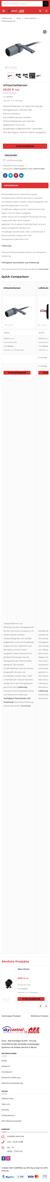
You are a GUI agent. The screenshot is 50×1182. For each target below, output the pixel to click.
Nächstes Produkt (39, 1016)
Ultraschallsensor (12, 288)
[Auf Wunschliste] (4, 999)
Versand (10, 97)
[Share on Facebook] (5, 175)
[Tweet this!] (10, 175)
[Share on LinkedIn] (21, 175)
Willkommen (7, 18)
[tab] (25, 185)
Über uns (6, 1104)
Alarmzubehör (30, 18)
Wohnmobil (39, 169)
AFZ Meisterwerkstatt (12, 1121)
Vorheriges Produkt (11, 1016)
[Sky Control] (15, 10)
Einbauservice (8, 1115)
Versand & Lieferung (11, 1077)
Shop (18, 18)
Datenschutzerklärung (12, 1083)
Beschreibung (11, 185)
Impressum (7, 1072)
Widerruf (6, 1066)
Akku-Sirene (23, 969)
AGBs (4, 1061)
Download (43, 269)
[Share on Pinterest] (16, 175)
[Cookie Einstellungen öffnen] (4, 1179)
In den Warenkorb (25, 146)
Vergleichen (11, 155)
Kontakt (5, 1110)
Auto (30, 169)
